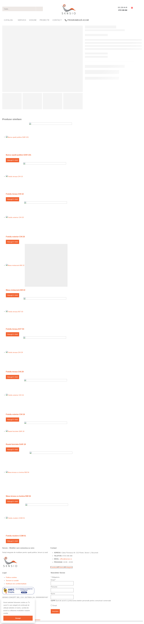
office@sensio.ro (66, 559)
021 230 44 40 (122, 7)
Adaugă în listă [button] (12, 160)
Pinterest (61, 567)
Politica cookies (11, 577)
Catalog (8, 20)
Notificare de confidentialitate (16, 584)
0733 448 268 (122, 10)
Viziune (33, 20)
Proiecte (45, 20)
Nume (53, 593)
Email (53, 580)
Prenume (54, 587)
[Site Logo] (68, 8)
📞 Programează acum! (77, 20)
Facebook (54, 567)
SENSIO (37, 620)
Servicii (22, 20)
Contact (57, 20)
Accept (18, 618)
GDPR (53, 600)
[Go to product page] (74, 137)
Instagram (68, 567)
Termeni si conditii (12, 580)
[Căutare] (39, 9)
